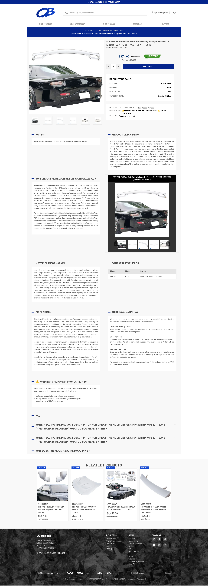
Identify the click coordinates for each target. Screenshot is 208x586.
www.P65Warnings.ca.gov (54, 401)
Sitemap (109, 549)
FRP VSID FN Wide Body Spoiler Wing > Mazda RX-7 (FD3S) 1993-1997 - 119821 (153, 509)
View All (132, 564)
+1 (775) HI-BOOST (116, 579)
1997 (160, 276)
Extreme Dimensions (137, 561)
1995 (151, 276)
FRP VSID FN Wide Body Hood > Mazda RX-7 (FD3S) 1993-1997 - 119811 (84, 509)
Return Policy (111, 539)
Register (164, 13)
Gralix (131, 556)
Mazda (113, 276)
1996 (155, 276)
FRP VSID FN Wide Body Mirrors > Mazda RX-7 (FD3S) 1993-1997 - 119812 (52, 509)
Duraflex (132, 539)
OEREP (131, 554)
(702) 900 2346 (96, 2)
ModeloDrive (113, 41)
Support (165, 24)
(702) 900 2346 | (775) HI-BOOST (52, 553)
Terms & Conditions (113, 541)
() (175, 13)
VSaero (131, 546)
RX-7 (127, 276)
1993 (142, 276)
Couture (132, 559)
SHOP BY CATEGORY (77, 24)
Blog (107, 546)
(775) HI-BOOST (113, 2)
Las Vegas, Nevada (146, 108)
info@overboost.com (70, 579)
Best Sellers (138, 24)
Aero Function (134, 551)
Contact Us (110, 544)
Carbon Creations (135, 544)
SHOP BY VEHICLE (45, 24)
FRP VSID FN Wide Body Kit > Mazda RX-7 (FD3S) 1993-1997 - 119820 (121, 508)
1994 (146, 276)
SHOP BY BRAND (109, 24)
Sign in (156, 13)
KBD (130, 549)
